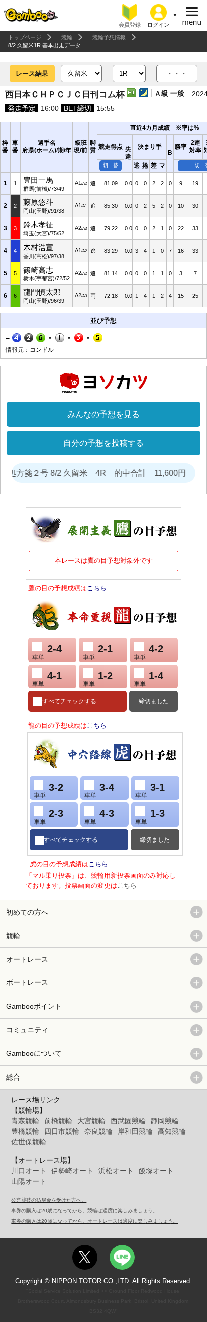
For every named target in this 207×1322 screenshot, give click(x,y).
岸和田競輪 (135, 1131)
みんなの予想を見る (103, 414)
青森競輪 (25, 1121)
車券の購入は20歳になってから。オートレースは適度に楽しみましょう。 (94, 1221)
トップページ (24, 37)
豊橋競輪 (25, 1131)
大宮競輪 (91, 1121)
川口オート (28, 1171)
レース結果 (32, 73)
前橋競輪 (58, 1121)
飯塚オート (156, 1171)
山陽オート (28, 1181)
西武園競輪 (128, 1121)
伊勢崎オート (72, 1171)
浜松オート (116, 1171)
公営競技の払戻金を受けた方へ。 (48, 1200)
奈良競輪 (98, 1131)
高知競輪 (172, 1131)
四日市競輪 (61, 1131)
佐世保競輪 (28, 1142)
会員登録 (130, 25)
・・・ (176, 74)
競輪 (66, 37)
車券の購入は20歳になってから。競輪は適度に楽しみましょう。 (84, 1210)
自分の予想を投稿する (103, 442)
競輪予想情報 (109, 37)
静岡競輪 (165, 1121)
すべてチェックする (69, 701)
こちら (97, 588)
